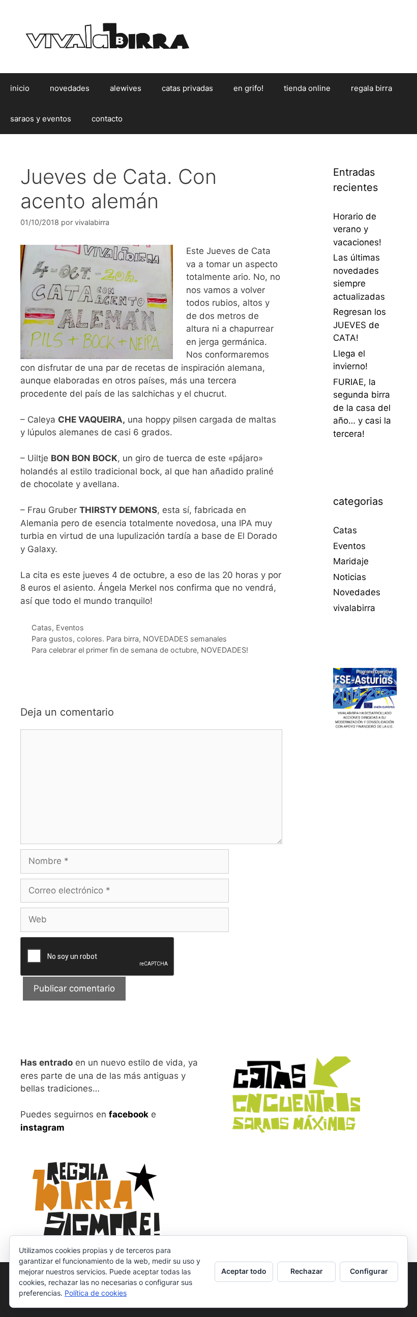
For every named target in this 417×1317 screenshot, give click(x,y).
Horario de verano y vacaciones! (357, 229)
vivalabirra (354, 608)
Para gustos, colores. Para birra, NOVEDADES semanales (129, 638)
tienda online (307, 88)
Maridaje (351, 561)
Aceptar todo (243, 1271)
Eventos (70, 627)
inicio (19, 88)
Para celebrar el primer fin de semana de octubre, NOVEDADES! (140, 650)
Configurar (369, 1271)
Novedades (356, 592)
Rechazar (306, 1271)
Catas (42, 627)
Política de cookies (96, 1293)
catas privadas (187, 88)
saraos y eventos (40, 118)
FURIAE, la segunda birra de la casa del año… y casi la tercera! (362, 408)
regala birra (371, 88)
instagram (42, 1127)
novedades (70, 88)
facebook (128, 1114)
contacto (107, 118)
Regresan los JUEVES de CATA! (359, 325)
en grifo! (248, 88)
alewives (125, 88)
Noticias (349, 577)
